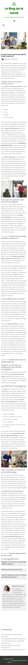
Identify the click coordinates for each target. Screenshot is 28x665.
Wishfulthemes (16, 662)
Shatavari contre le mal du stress (11, 569)
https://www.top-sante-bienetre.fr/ (13, 649)
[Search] (14, 21)
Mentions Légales (19, 659)
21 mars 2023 (14, 59)
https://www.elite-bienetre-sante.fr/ (13, 639)
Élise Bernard (7, 59)
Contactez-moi (5, 660)
